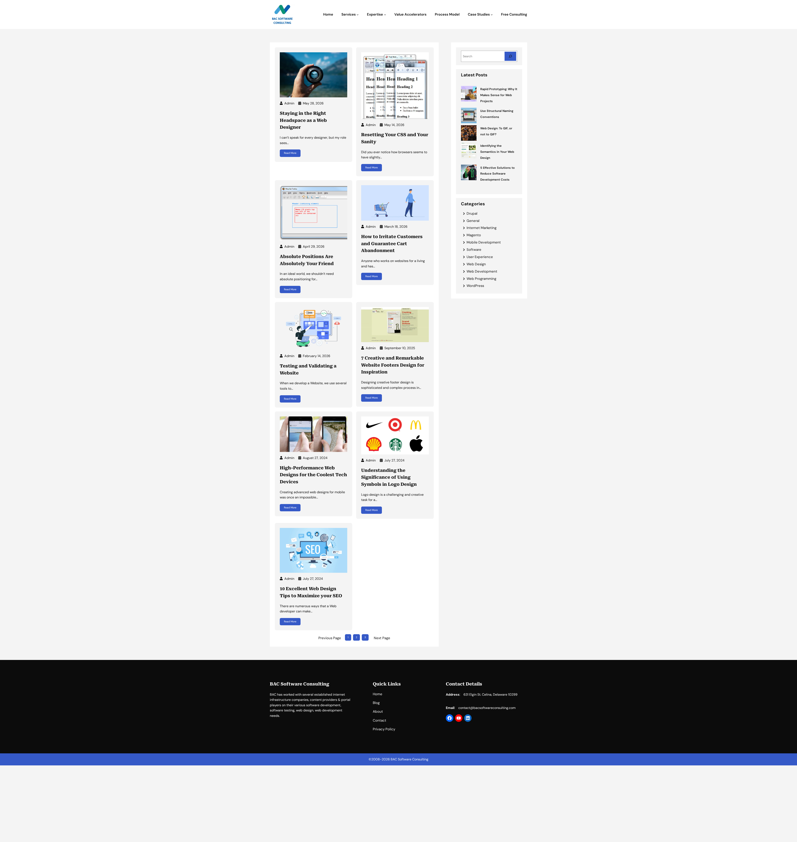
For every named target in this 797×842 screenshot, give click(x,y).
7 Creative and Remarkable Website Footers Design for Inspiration (392, 365)
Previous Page (329, 638)
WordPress (475, 285)
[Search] (510, 56)
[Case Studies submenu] (492, 14)
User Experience (480, 257)
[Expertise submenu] (385, 14)
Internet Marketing (481, 227)
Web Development (482, 271)
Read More (290, 153)
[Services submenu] (358, 14)
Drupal (472, 213)
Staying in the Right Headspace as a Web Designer (303, 120)
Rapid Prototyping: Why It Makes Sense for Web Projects (498, 95)
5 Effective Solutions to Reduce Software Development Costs (497, 174)
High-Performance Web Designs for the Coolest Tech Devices (313, 474)
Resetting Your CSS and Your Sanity (394, 138)
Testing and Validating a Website (308, 369)
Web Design (476, 264)
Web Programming (481, 278)
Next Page (382, 638)
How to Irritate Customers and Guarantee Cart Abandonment (392, 243)
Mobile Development (484, 242)
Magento (474, 235)
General (473, 220)
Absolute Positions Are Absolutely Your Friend (307, 260)
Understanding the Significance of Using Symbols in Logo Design (389, 477)
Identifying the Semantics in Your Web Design (497, 152)
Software (474, 249)
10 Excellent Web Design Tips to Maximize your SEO (311, 592)
